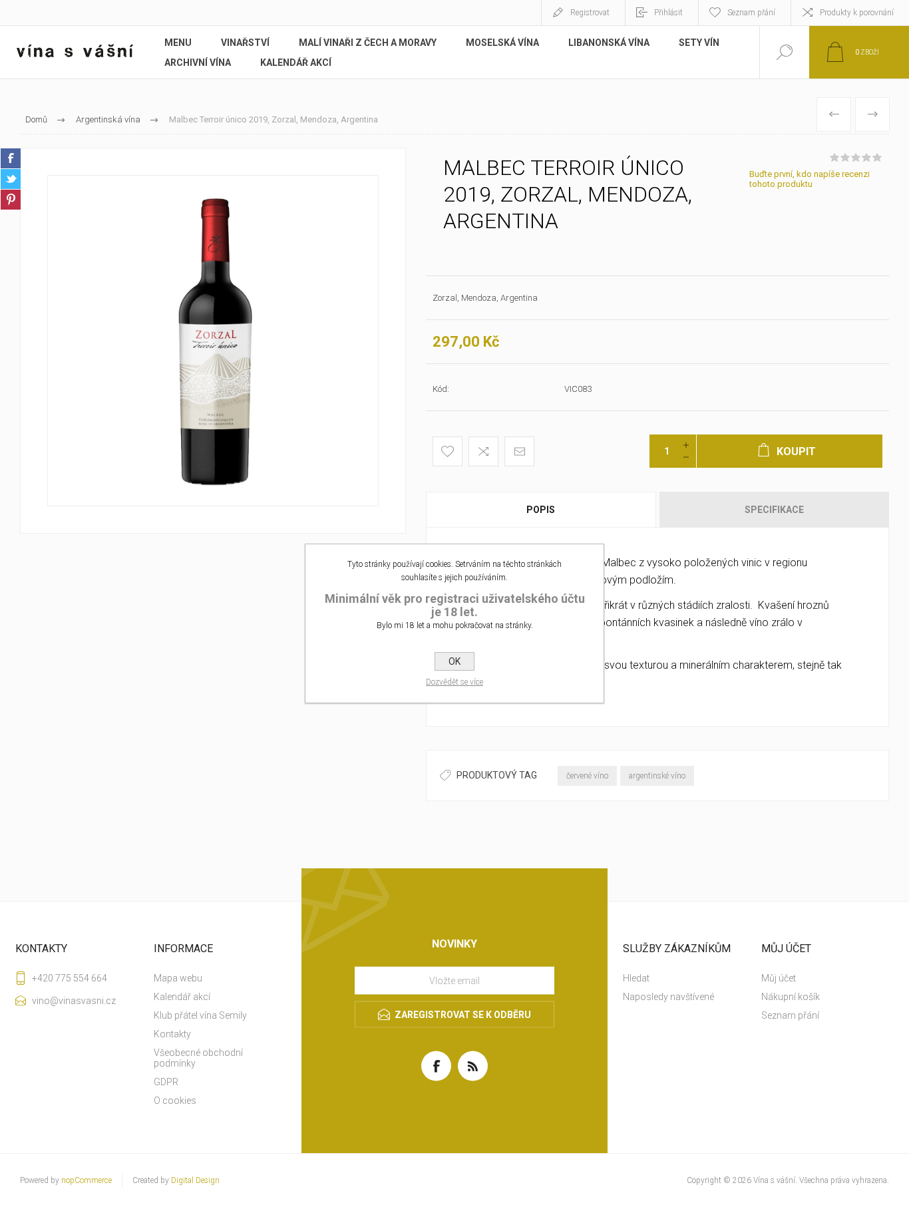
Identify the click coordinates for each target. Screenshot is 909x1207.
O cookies (175, 1100)
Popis (540, 509)
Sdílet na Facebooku (11, 158)
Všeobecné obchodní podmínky (198, 1058)
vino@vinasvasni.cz (74, 1000)
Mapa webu (178, 978)
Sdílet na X (11, 179)
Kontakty (172, 1034)
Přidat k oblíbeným (447, 451)
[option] (213, 340)
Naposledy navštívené (668, 996)
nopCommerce (86, 1180)
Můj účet (778, 978)
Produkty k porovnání (857, 12)
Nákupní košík (790, 996)
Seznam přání (790, 1015)
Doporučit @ (519, 451)
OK (454, 661)
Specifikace (774, 509)
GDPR (166, 1082)
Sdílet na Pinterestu (11, 200)
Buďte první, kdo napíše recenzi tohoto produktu (809, 179)
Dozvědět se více (454, 682)
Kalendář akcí (182, 996)
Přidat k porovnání (483, 451)
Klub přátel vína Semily (200, 1015)
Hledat (636, 978)
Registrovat (590, 12)
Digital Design (195, 1180)
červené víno (587, 775)
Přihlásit (668, 12)
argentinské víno (657, 775)
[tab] (541, 510)
